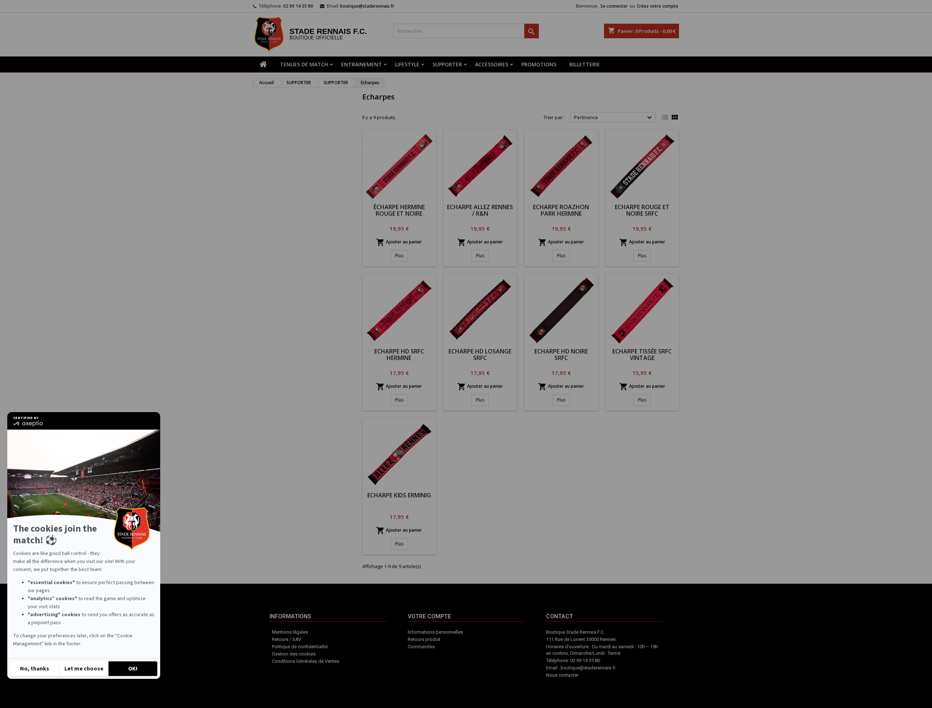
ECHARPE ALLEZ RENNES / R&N (480, 210)
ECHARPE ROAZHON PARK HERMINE (561, 210)
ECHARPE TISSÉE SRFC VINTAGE (642, 354)
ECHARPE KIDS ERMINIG (399, 495)
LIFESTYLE (407, 64)
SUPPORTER (447, 64)
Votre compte (456, 664)
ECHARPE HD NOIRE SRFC (561, 354)
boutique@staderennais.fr (367, 6)
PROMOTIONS (538, 64)
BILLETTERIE (584, 64)
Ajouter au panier (399, 242)
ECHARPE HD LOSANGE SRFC (480, 354)
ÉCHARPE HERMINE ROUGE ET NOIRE (399, 210)
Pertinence (614, 117)
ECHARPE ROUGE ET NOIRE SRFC (642, 210)
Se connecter (614, 6)
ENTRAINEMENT (361, 64)
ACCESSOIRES (491, 64)
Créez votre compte (657, 6)
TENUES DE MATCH (304, 64)
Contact (487, 660)
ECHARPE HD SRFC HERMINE (399, 354)
